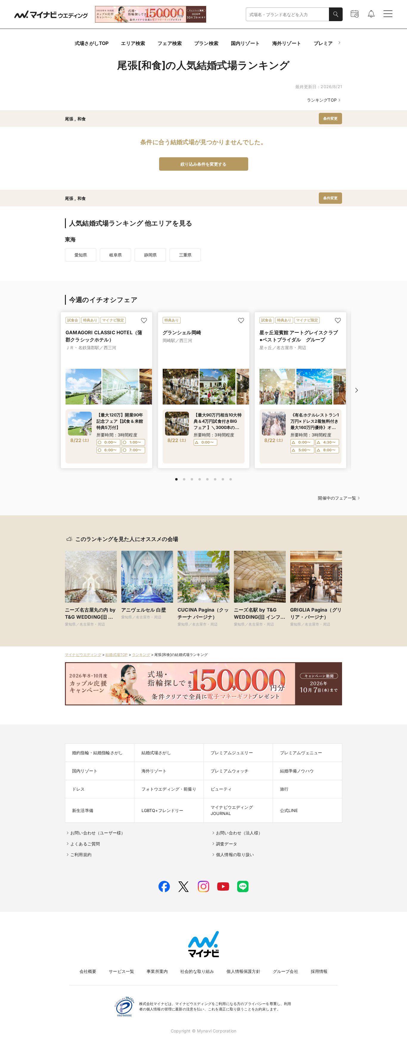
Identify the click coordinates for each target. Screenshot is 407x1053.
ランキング (141, 654)
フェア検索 (170, 43)
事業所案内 (157, 971)
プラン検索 (206, 43)
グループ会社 (285, 971)
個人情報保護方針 (243, 971)
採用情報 (319, 971)
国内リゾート (245, 43)
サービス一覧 (121, 971)
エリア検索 (133, 43)
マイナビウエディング (83, 654)
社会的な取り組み (197, 971)
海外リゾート (286, 43)
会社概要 (88, 971)
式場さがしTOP (91, 43)
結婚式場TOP (116, 654)
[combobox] (287, 14)
